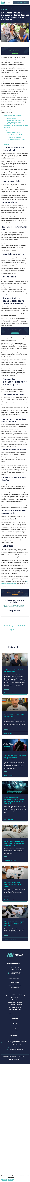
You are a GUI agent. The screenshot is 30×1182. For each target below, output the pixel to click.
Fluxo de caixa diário (12, 117)
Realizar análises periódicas (14, 138)
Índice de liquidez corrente (14, 122)
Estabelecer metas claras (13, 132)
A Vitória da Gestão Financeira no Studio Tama (14, 670)
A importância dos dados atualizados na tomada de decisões (16, 126)
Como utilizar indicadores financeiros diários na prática (16, 130)
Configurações (11, 1177)
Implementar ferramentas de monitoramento (14, 135)
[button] (9, 2)
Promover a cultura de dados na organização (15, 142)
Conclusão (6, 144)
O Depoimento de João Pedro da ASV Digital (14, 715)
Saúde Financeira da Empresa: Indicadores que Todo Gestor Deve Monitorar (14, 843)
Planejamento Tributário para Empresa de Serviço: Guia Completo (14, 923)
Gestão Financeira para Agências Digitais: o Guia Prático (12, 884)
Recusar (10, 1179)
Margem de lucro (11, 119)
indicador (6, 257)
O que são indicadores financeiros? (13, 115)
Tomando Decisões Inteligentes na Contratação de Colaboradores (15, 757)
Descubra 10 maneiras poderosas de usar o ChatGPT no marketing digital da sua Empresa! (14, 800)
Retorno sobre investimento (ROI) (15, 120)
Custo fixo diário (11, 124)
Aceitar (4, 1179)
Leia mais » (6, 689)
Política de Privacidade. (14, 1059)
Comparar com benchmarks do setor (16, 139)
